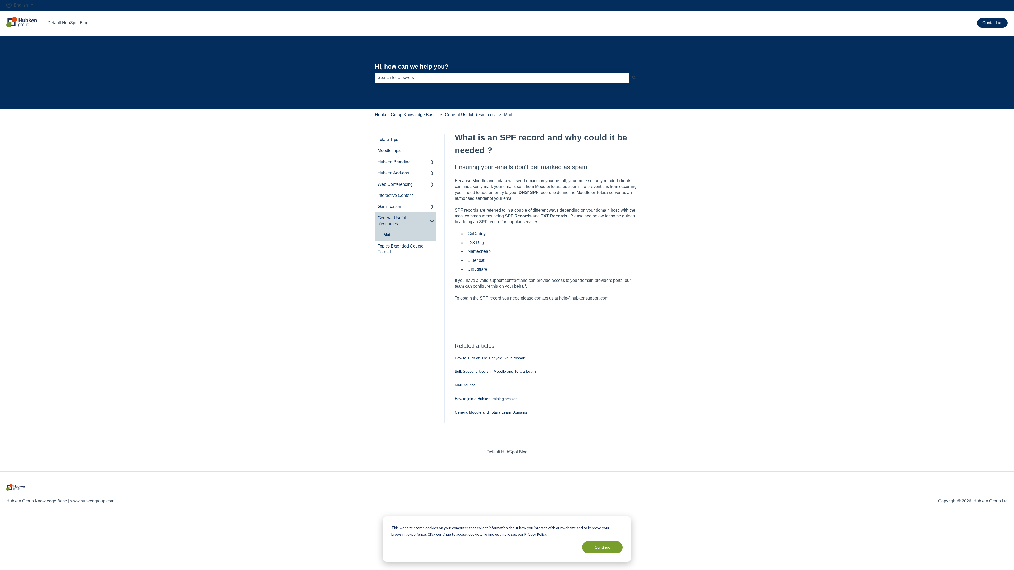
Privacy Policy (535, 534)
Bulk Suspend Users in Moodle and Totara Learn (495, 371)
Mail (508, 114)
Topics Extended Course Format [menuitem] (401, 249)
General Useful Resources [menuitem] (392, 221)
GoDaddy (477, 233)
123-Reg (476, 242)
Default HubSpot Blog (68, 23)
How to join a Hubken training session (486, 399)
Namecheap (479, 251)
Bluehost (476, 260)
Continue (602, 547)
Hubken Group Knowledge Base (405, 114)
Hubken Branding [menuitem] (394, 162)
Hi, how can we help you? (411, 66)
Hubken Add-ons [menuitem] (393, 173)
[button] (432, 162)
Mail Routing (465, 385)
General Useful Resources (470, 114)
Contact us (992, 23)
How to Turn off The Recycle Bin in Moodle (490, 358)
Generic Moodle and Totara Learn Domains (491, 412)
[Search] (634, 78)
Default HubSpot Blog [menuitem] (507, 452)
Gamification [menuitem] (389, 206)
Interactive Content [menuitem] (395, 195)
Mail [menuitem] (387, 234)
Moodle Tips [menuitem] (389, 150)
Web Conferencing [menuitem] (395, 184)
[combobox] (502, 78)
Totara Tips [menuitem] (388, 139)
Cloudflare (477, 269)
